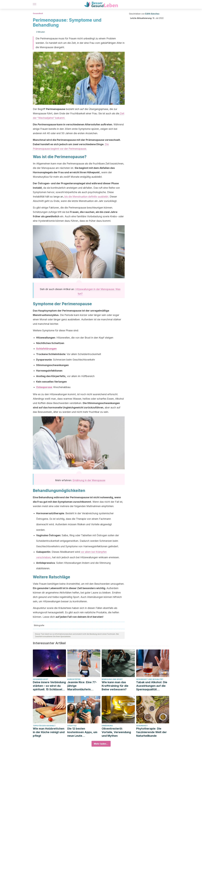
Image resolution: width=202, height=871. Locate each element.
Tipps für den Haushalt (44, 726)
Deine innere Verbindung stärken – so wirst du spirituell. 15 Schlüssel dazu (49, 686)
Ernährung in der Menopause (89, 480)
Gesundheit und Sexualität (149, 679)
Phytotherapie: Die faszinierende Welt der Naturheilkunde (151, 732)
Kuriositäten (73, 679)
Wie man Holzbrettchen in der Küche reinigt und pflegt (49, 732)
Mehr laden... (101, 743)
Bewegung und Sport (112, 679)
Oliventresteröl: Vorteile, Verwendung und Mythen (116, 732)
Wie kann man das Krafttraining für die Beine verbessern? (115, 686)
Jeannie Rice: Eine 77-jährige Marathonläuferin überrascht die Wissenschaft (82, 686)
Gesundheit (38, 13)
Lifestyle (72, 726)
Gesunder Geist (40, 679)
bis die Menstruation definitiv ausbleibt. (86, 196)
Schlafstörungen (46, 348)
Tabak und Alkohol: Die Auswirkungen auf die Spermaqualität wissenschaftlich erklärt (152, 686)
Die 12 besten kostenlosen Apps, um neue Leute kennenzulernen (82, 732)
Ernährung (107, 726)
